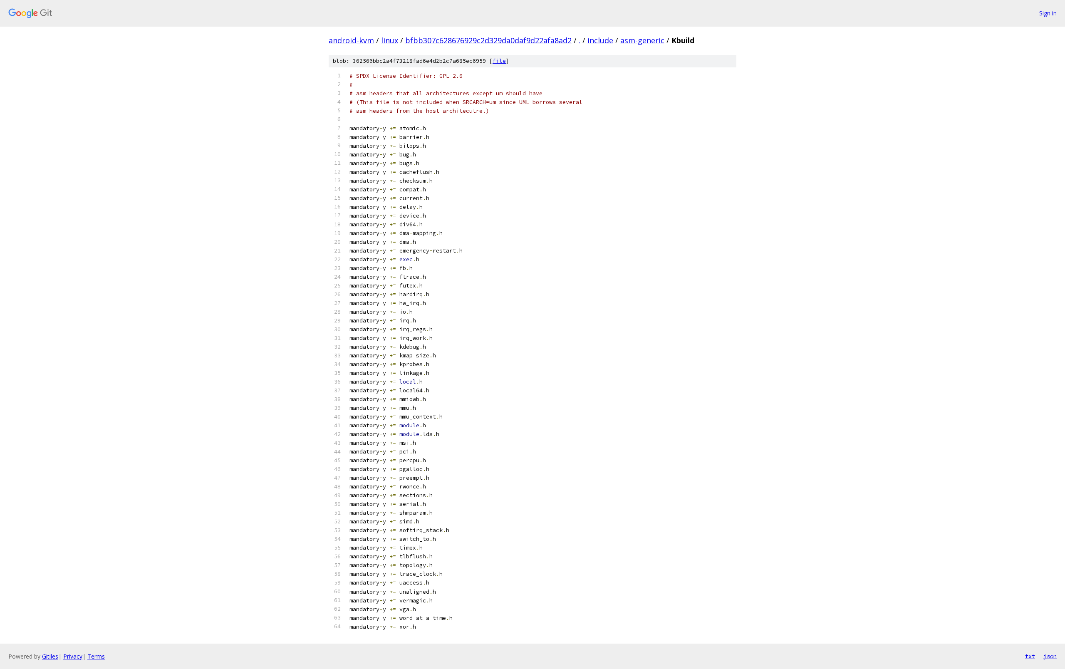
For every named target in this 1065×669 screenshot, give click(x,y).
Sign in (1048, 13)
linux (389, 40)
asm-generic (642, 40)
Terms (96, 656)
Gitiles (50, 656)
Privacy (72, 656)
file (499, 60)
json (1050, 656)
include (600, 40)
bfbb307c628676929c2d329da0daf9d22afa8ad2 (488, 40)
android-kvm (351, 40)
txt (1030, 656)
